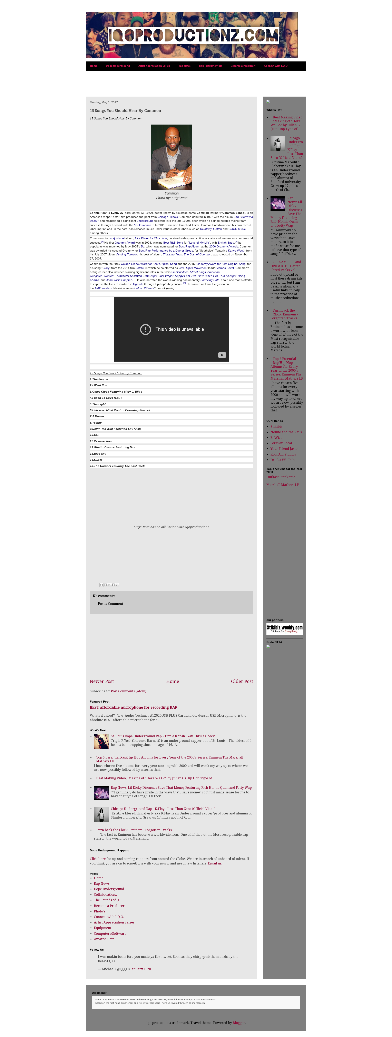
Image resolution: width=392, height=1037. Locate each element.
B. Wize (276, 438)
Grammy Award (125, 242)
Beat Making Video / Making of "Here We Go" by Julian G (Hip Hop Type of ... (155, 778)
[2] (102, 241)
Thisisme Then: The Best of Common (187, 254)
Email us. (215, 863)
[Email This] (101, 585)
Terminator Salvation (128, 275)
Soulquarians (142, 224)
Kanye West (236, 250)
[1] (153, 224)
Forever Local (281, 443)
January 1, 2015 (142, 969)
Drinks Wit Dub (283, 460)
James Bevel (225, 268)
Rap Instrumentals (210, 66)
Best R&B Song (173, 242)
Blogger (239, 1023)
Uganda (138, 284)
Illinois (174, 216)
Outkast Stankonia (280, 477)
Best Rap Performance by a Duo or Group (166, 250)
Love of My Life (199, 242)
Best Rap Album (189, 246)
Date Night (150, 275)
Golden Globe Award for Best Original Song (149, 263)
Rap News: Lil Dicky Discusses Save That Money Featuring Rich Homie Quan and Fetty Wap (181, 788)
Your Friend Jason (284, 449)
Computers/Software (110, 934)
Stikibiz (276, 427)
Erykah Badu (226, 242)
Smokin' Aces (179, 272)
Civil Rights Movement (193, 268)
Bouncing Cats (209, 280)
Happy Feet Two (185, 275)
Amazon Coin (104, 939)
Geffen (217, 229)
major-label (117, 238)
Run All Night (228, 275)
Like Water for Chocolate (151, 238)
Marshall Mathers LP (282, 485)
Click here (98, 859)
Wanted (109, 275)
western (107, 288)
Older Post (242, 681)
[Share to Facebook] (113, 585)
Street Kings (198, 272)
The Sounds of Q (106, 900)
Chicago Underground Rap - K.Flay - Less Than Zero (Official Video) (163, 809)
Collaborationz (105, 895)
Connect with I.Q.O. (276, 66)
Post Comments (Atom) (128, 691)
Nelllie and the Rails (286, 432)
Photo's (99, 911)
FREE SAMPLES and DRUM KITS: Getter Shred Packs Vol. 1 (286, 266)
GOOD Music (237, 229)
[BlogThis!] (105, 585)
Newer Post (102, 681)
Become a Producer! (243, 66)
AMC (98, 288)
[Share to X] (109, 585)
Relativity (206, 229)
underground (145, 220)
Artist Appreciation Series (154, 66)
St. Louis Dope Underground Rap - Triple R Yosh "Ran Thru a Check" (163, 736)
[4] (184, 283)
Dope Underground (118, 66)
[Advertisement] (133, 83)
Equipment (102, 928)
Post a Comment (110, 604)
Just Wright (166, 275)
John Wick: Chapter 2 (120, 280)
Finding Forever (126, 254)
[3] (236, 241)
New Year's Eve (208, 275)
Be (142, 246)
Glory (105, 268)
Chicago (163, 216)
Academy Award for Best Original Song (221, 263)
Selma (140, 268)
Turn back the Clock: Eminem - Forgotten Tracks (134, 830)
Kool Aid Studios (283, 454)
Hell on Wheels (144, 288)
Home (93, 66)
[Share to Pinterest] (117, 585)
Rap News (184, 66)
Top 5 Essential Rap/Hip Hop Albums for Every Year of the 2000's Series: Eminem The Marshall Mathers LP (287, 368)
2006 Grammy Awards (223, 246)
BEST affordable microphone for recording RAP (133, 707)
